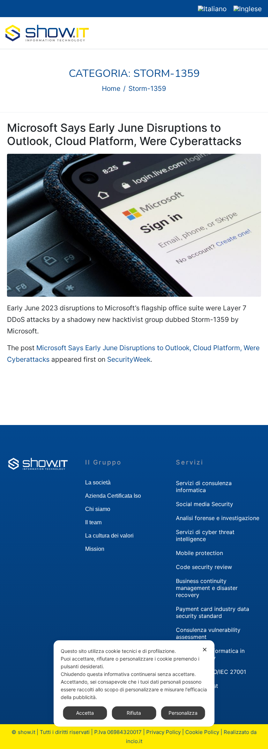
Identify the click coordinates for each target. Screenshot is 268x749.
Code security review (204, 566)
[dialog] (134, 683)
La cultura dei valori (109, 536)
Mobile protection (199, 552)
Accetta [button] (85, 713)
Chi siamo (97, 509)
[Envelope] (18, 8)
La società (98, 482)
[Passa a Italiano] (212, 8)
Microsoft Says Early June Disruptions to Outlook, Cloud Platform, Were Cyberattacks (124, 134)
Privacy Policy (163, 732)
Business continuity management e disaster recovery (207, 587)
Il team (93, 522)
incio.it (134, 741)
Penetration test (197, 685)
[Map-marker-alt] (31, 8)
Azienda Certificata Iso (113, 496)
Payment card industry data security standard (212, 612)
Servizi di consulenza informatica (204, 487)
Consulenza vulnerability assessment (208, 633)
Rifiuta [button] (134, 713)
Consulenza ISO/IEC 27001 (211, 671)
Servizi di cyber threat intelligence (205, 535)
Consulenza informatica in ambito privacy (210, 654)
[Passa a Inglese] (247, 8)
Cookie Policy (202, 732)
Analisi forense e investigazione (217, 517)
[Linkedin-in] (5, 8)
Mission (94, 549)
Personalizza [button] (183, 713)
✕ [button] (204, 649)
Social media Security (204, 503)
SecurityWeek (128, 359)
